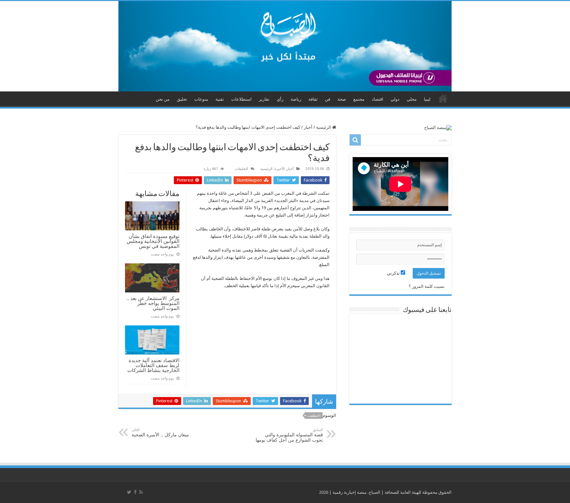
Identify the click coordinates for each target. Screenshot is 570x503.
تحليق (182, 99)
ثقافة (313, 99)
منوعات (201, 99)
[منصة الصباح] (285, 46)
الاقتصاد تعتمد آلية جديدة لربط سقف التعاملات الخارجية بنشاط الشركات (153, 365)
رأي (280, 99)
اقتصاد (377, 99)
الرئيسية (324, 127)
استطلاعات (241, 99)
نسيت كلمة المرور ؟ (427, 286)
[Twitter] (129, 492)
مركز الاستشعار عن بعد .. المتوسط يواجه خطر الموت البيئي (152, 303)
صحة (341, 99)
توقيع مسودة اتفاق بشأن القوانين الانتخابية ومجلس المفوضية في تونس (153, 241)
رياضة (296, 99)
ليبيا (427, 99)
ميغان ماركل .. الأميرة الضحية (160, 432)
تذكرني (394, 273)
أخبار (308, 127)
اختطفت (313, 416)
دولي (395, 99)
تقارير (264, 99)
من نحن (163, 99)
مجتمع (358, 99)
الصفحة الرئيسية (443, 98)
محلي (412, 99)
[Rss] (141, 492)
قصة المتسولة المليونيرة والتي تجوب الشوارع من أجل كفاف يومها (289, 435)
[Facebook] (135, 492)
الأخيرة (279, 169)
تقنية (219, 99)
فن (327, 99)
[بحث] (355, 140)
